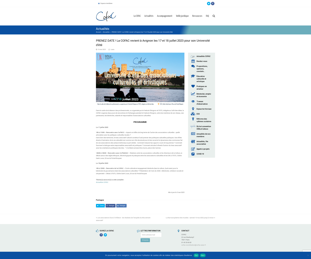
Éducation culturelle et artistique (201, 78)
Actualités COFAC (102, 182)
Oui (196, 255)
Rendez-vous (202, 61)
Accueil (98, 32)
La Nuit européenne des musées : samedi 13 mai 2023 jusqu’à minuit (190, 218)
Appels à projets (203, 149)
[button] (100, 205)
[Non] (308, 255)
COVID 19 (200, 154)
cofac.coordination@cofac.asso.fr (193, 245)
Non (202, 255)
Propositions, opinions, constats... (202, 68)
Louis (112, 49)
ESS (198, 114)
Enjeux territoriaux (204, 109)
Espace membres (106, 3)
